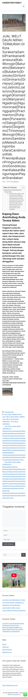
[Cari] (23, 555)
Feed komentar (7, 649)
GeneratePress (16, 694)
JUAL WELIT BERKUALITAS (13, 414)
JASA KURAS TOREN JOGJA (11, 608)
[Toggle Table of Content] (22, 187)
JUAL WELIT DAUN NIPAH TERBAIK (13, 417)
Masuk (4, 644)
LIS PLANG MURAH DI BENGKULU (13, 602)
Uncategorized (9, 412)
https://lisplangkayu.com (10, 685)
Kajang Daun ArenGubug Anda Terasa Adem (12, 191)
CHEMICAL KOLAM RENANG (11, 605)
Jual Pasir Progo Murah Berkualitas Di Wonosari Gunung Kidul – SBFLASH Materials (13, 625)
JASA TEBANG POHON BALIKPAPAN (13, 610)
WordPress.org (7, 652)
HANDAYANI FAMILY (12, 3)
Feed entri (5, 647)
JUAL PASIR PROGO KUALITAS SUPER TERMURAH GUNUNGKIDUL (12, 629)
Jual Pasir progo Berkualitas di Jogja (13, 600)
